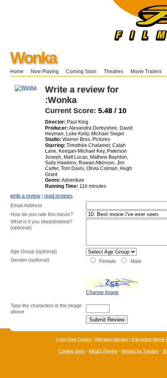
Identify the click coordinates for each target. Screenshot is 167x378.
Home (17, 71)
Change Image (102, 292)
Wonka (33, 58)
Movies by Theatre (140, 351)
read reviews (58, 196)
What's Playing (103, 351)
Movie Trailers (146, 71)
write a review (25, 196)
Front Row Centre (73, 339)
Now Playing (45, 71)
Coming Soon (81, 71)
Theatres (113, 71)
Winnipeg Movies (111, 339)
